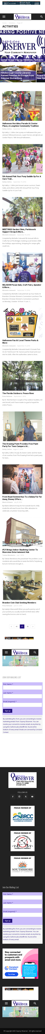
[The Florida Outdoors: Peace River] (22, 376)
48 (27, 626)
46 (16, 626)
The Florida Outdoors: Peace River (18, 393)
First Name (8, 684)
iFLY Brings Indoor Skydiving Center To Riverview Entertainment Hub (20, 551)
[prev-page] (11, 626)
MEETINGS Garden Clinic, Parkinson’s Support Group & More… (19, 230)
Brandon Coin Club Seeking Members (19, 603)
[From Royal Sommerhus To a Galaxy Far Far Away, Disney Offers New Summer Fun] (22, 479)
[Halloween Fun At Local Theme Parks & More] (22, 323)
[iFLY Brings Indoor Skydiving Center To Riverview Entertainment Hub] (22, 532)
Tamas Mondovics (8, 555)
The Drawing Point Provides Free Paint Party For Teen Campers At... (20, 445)
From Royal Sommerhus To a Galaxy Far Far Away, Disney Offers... (22, 498)
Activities (12, 23)
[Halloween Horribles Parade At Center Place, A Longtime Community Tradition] (22, 106)
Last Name (8, 693)
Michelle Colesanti (9, 235)
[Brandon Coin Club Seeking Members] (22, 585)
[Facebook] (12, 796)
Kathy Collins (7, 129)
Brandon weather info (20, 758)
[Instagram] (19, 796)
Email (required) (10, 701)
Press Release (7, 396)
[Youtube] (32, 796)
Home (4, 23)
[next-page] (33, 626)
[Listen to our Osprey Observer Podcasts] (22, 46)
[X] (25, 796)
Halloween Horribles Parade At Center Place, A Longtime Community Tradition (20, 124)
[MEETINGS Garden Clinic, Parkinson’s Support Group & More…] (22, 212)
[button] (4, 16)
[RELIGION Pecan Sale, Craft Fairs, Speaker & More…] (22, 267)
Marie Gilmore (7, 502)
